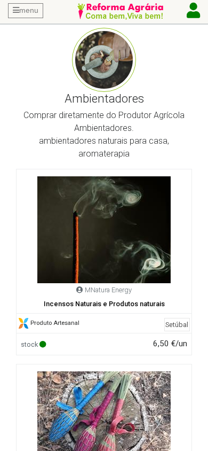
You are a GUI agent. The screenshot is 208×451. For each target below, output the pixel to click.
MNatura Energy (108, 290)
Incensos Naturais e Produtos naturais (104, 304)
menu (28, 10)
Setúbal (176, 325)
